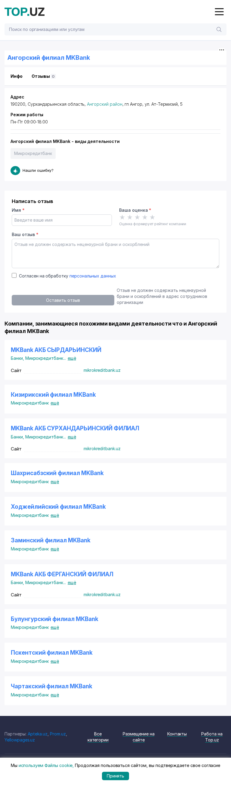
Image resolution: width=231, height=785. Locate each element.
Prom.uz (58, 733)
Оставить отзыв (63, 300)
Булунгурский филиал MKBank (54, 619)
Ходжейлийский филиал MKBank (58, 506)
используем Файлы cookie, (46, 765)
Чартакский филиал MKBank (51, 686)
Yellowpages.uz (20, 739)
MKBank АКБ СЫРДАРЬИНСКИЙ (56, 350)
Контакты (177, 733)
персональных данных (92, 275)
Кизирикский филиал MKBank (53, 394)
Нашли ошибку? (38, 170)
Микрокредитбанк (33, 153)
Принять (116, 775)
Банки (18, 358)
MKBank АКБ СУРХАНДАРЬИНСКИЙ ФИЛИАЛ (75, 428)
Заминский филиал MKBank (51, 540)
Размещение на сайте (138, 736)
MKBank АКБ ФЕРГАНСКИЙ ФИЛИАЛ (62, 574)
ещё (72, 358)
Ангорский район (104, 104)
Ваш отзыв (25, 234)
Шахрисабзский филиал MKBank (57, 473)
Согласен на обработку (67, 275)
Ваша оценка (135, 210)
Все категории (98, 736)
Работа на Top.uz (212, 736)
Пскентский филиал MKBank (52, 652)
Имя (18, 210)
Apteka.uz (38, 733)
